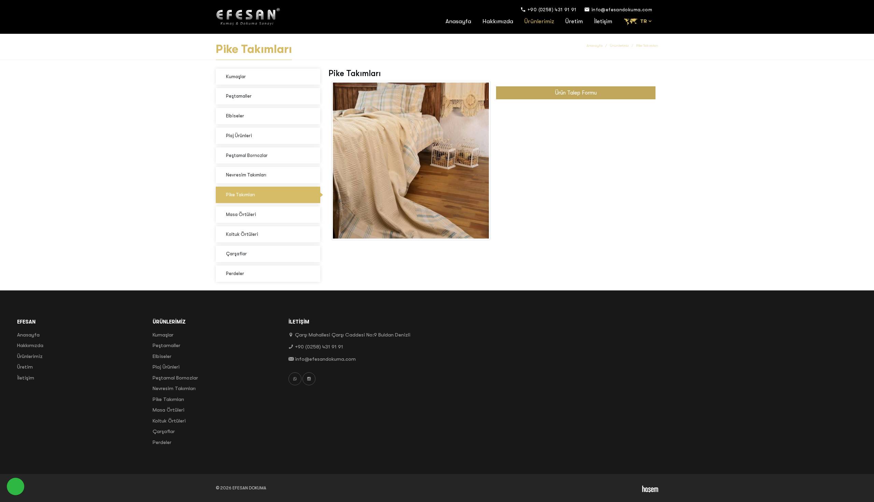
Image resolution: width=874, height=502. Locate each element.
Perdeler (235, 273)
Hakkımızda (497, 21)
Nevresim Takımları (246, 174)
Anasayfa (458, 21)
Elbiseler (235, 115)
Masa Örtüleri (241, 214)
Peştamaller (239, 96)
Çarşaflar (236, 253)
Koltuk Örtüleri (242, 234)
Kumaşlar (236, 76)
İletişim (603, 21)
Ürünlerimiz (539, 21)
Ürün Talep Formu (576, 93)
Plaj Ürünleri (239, 135)
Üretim (574, 21)
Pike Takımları (240, 194)
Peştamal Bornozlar (247, 155)
